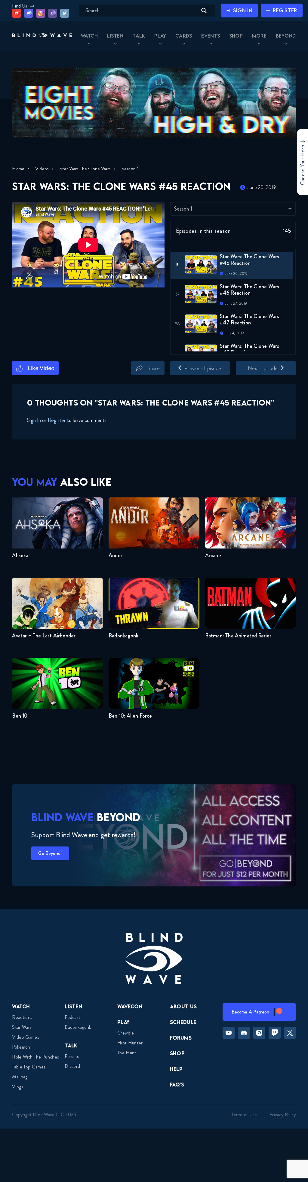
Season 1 (130, 168)
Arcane (213, 555)
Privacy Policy (283, 1114)
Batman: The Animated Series (238, 636)
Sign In (34, 420)
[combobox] (233, 209)
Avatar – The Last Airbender (43, 636)
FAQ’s (177, 1084)
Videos (42, 168)
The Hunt (127, 1052)
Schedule (183, 1022)
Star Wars (22, 1027)
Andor (115, 555)
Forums (72, 1056)
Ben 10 (19, 716)
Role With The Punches (35, 1056)
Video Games (25, 1037)
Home (18, 168)
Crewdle (125, 1032)
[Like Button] (35, 368)
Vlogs (17, 1086)
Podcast (72, 1017)
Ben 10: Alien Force (130, 716)
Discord (72, 1066)
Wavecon (129, 1006)
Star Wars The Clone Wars (85, 168)
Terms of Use (244, 1114)
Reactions (22, 1017)
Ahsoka (20, 555)
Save (173, 378)
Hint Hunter (130, 1042)
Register (57, 420)
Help (176, 1069)
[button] (42, 35)
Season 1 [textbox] (183, 209)
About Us (183, 1006)
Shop (177, 1053)
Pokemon (21, 1047)
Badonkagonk (78, 1027)
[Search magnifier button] (204, 10)
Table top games (28, 1066)
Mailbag (19, 1076)
